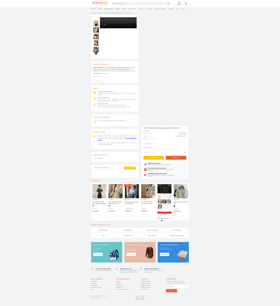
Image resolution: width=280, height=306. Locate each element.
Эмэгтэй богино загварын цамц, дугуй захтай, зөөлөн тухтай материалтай (115, 202)
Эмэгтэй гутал (127, 235)
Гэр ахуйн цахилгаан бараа (177, 235)
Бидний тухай (94, 281)
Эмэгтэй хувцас (101, 12)
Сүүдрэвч (118, 283)
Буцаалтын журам (145, 283)
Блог (92, 289)
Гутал (103, 235)
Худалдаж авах (176, 157)
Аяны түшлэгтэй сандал (122, 289)
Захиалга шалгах (145, 285)
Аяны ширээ (119, 285)
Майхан (118, 281)
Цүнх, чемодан (152, 235)
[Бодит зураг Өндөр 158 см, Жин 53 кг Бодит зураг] (118, 37)
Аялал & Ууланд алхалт (152, 230)
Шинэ (182, 8)
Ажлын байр (94, 285)
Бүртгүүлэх (172, 290)
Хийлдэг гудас (119, 287)
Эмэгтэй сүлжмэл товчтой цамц (181, 202)
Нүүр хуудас (94, 12)
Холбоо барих (144, 289)
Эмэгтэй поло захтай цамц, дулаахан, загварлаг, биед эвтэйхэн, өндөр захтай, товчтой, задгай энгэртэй (99, 202)
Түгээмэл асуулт (145, 281)
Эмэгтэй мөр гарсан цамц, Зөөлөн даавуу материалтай (132, 202)
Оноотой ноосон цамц (163, 218)
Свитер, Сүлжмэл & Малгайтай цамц (115, 12)
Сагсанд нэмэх (153, 157)
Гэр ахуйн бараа (176, 230)
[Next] (96, 53)
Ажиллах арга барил (96, 287)
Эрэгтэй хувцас (128, 230)
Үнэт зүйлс (94, 283)
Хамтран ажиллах (145, 287)
